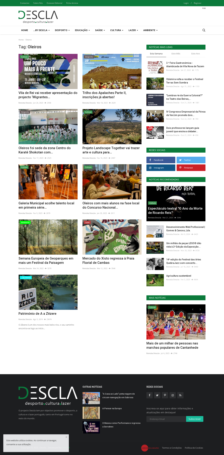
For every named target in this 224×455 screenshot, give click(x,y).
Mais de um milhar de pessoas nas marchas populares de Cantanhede (172, 345)
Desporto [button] (61, 30)
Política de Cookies (194, 447)
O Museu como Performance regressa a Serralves (121, 425)
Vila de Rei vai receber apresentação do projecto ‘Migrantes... (48, 95)
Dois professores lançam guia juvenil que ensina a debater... (182, 130)
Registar (197, 3)
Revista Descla (25, 103)
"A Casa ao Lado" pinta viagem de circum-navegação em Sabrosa (118, 396)
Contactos (24, 3)
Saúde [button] (99, 30)
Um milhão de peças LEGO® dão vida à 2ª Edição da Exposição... (183, 245)
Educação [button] (81, 30)
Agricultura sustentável (178, 275)
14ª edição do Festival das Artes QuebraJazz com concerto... (183, 261)
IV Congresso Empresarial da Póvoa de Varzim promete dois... (185, 113)
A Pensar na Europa (112, 408)
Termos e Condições (172, 447)
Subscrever (195, 419)
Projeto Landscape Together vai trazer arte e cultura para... (111, 150)
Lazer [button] (132, 30)
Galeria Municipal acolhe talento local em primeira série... (46, 205)
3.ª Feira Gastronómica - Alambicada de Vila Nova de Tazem (185, 65)
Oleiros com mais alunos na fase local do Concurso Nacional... (110, 205)
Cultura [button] (116, 30)
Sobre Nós (38, 3)
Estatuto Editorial (54, 3)
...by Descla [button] (40, 30)
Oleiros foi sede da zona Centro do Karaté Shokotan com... (45, 150)
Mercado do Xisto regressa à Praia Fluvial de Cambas (108, 260)
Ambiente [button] (149, 30)
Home (24, 30)
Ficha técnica (72, 3)
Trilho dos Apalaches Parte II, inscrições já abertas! (104, 95)
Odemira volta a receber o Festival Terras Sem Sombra (184, 81)
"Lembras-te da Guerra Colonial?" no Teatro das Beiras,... (184, 97)
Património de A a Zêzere (37, 314)
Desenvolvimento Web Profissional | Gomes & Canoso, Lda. (185, 229)
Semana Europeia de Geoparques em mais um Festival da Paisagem (46, 260)
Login (186, 3)
